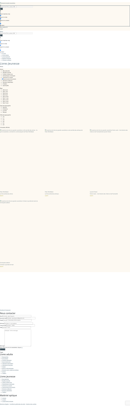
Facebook (2, 310)
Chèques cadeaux (6, 60)
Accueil (4, 53)
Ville (1, 327)
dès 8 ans (5, 93)
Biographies (5, 357)
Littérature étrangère (7, 363)
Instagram (8, 310)
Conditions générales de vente (17, 404)
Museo (5, 112)
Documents (5, 358)
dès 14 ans (5, 103)
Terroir (4, 371)
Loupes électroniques (7, 401)
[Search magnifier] (1, 9)
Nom (1, 316)
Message (2, 346)
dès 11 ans (5, 98)
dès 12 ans (5, 99)
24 (3, 124)
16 (3, 116)
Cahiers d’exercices (8, 74)
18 (3, 120)
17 (3, 118)
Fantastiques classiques (9, 76)
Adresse (2, 323)
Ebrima (5, 107)
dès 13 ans (5, 101)
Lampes (4, 398)
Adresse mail (3, 318)
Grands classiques (7, 360)
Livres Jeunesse (6, 56)
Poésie (4, 367)
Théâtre (5, 84)
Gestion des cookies (31, 404)
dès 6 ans (5, 90)
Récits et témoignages (8, 368)
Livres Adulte (5, 55)
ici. (22, 347)
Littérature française (7, 365)
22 (3, 123)
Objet (1, 320)
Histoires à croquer (8, 77)
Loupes (4, 399)
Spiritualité (6, 85)
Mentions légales (4, 404)
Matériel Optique (6, 58)
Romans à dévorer (7, 80)
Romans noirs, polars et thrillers (10, 370)
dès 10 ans (5, 96)
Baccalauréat (6, 71)
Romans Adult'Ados (8, 82)
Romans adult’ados (7, 390)
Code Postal (3, 325)
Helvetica (5, 109)
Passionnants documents (9, 79)
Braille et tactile (7, 72)
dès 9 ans (5, 95)
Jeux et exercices (6, 362)
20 (3, 121)
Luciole (5, 110)
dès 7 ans (5, 91)
